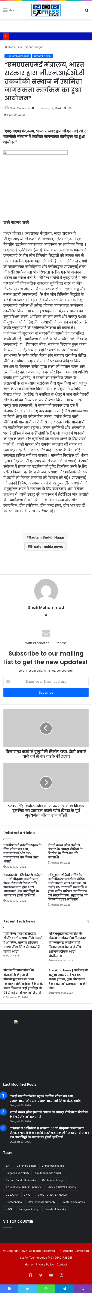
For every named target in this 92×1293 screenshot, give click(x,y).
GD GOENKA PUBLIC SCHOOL (24, 1187)
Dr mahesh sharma (53, 1165)
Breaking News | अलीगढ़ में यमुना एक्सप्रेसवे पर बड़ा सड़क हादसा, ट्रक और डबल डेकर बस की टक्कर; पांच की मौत (68, 979)
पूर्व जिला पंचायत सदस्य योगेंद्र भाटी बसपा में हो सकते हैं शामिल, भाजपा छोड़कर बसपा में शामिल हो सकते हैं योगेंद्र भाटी (22, 942)
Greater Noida (42, 55)
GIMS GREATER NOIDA (62, 1187)
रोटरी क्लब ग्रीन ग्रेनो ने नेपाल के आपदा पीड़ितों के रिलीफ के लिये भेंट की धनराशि (65, 851)
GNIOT (28, 1194)
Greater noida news (46, 546)
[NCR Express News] (46, 10)
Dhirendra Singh (26, 1165)
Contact (62, 1264)
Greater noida (14, 1202)
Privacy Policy (45, 1264)
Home (11, 47)
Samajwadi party (29, 1209)
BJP (8, 1165)
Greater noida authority (41, 1202)
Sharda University (55, 1209)
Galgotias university (17, 1172)
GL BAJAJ (12, 1194)
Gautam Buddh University (21, 1180)
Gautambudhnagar (30, 47)
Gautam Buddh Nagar (46, 537)
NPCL (9, 1209)
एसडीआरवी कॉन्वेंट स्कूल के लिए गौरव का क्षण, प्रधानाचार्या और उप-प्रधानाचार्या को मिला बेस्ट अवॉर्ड (22, 853)
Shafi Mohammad (20, 108)
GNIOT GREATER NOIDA (52, 1194)
